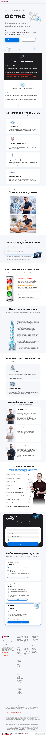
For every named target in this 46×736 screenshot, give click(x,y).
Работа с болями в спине (26, 640)
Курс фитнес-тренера (19, 637)
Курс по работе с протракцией (19, 677)
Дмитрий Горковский (34, 646)
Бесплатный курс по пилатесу (19, 681)
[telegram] (2, 653)
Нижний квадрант (18, 650)
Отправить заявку (23, 544)
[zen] (5, 656)
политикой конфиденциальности (20, 705)
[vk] (5, 653)
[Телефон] (7, 656)
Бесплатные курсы (35, 640)
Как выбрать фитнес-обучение (19, 673)
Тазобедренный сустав (20, 655)
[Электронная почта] (7, 653)
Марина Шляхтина (34, 657)
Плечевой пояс (18, 658)
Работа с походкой (26, 649)
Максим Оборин (34, 649)
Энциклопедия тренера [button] (35, 637)
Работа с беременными (19, 640)
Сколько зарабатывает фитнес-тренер (19, 669)
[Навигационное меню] (44, 1)
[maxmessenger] (2, 656)
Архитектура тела (19, 644)
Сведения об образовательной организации (13, 712)
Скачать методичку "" (22, 49)
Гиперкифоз (27, 651)
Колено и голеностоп (19, 661)
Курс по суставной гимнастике (19, 688)
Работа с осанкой (26, 637)
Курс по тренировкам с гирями (19, 685)
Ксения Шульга (33, 655)
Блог (33, 642)
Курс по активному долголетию (19, 692)
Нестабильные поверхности (27, 643)
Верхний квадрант (18, 653)
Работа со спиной (18, 647)
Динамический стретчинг (27, 646)
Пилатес (18, 642)
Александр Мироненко (34, 652)
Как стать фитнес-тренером (18, 665)
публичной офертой (26, 715)
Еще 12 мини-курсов (27, 654)
